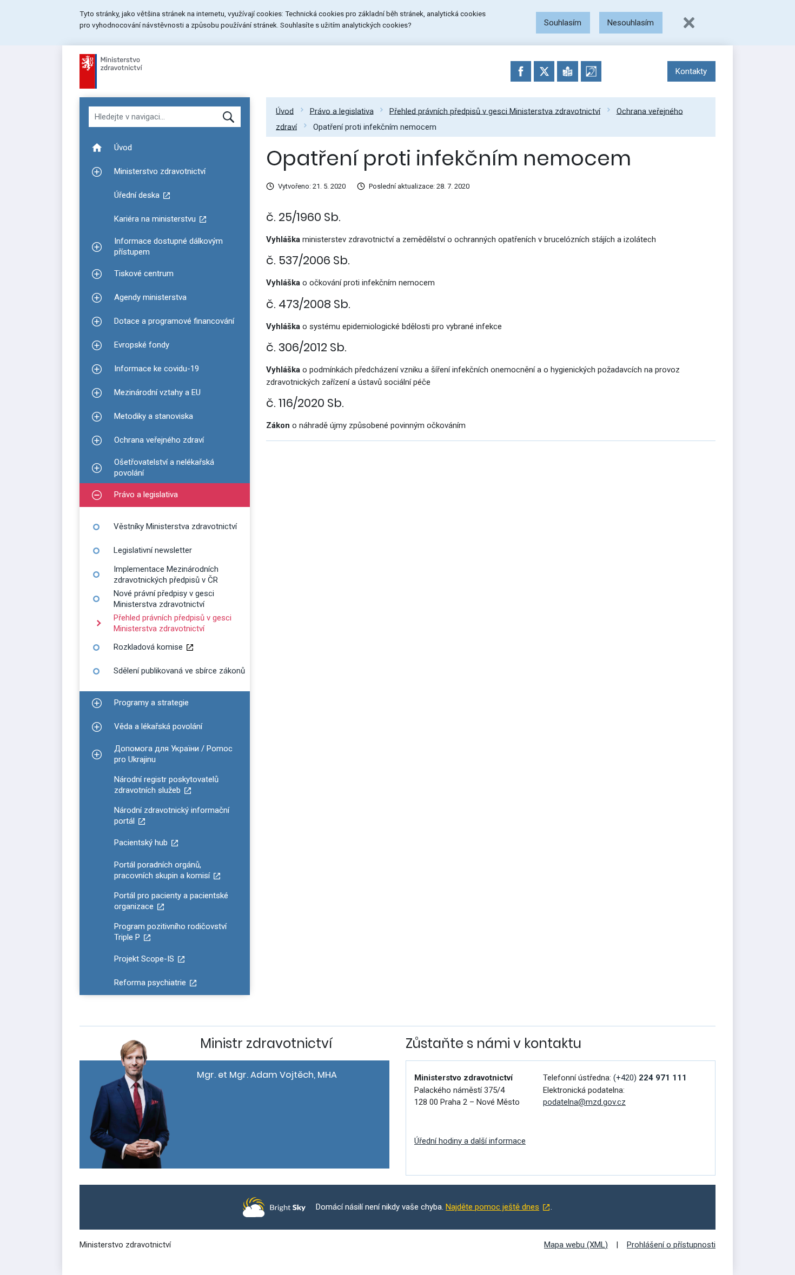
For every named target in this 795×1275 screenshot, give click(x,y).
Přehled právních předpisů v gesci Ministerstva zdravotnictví (494, 111)
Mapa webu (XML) (576, 1245)
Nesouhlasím (630, 23)
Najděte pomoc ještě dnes (492, 1207)
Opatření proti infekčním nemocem (374, 126)
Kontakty (691, 71)
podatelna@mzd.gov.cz (584, 1102)
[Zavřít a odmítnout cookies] (689, 22)
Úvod (285, 111)
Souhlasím (562, 23)
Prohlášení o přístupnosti (671, 1245)
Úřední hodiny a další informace (470, 1141)
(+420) (650, 1078)
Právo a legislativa (342, 111)
